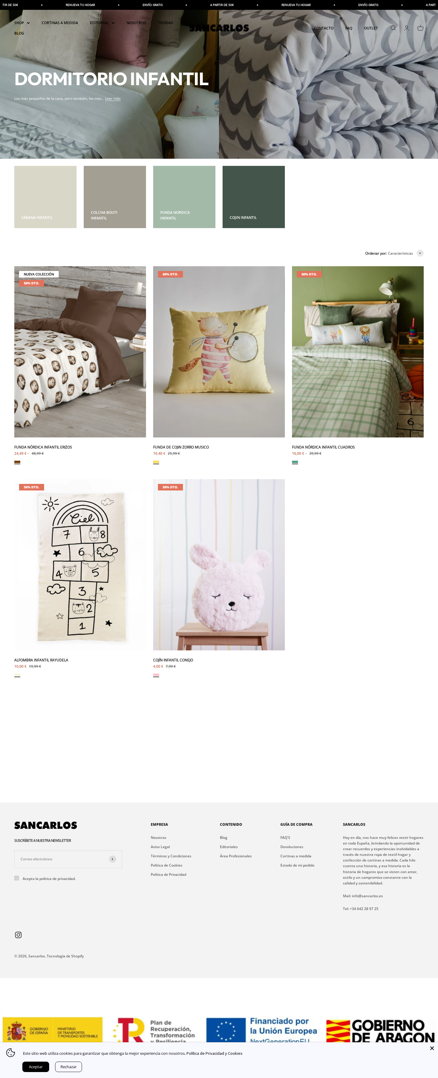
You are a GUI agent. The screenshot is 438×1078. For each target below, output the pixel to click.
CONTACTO (323, 28)
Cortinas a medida (295, 856)
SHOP (19, 22)
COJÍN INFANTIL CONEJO (173, 660)
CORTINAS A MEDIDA (60, 22)
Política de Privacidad (168, 874)
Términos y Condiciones (171, 856)
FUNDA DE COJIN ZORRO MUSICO (181, 447)
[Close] (432, 1048)
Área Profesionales (236, 856)
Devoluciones (291, 846)
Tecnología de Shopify (65, 956)
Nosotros (158, 837)
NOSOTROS (136, 22)
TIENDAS (165, 22)
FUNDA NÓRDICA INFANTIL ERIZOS (43, 447)
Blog (223, 837)
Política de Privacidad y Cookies (215, 1053)
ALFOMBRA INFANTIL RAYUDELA (41, 660)
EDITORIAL (99, 22)
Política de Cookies (166, 865)
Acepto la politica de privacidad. (49, 878)
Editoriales (229, 846)
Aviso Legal (160, 846)
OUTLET (371, 28)
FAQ (348, 28)
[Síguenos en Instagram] (18, 934)
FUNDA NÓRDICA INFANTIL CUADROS (323, 447)
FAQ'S (285, 837)
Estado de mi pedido (297, 865)
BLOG (19, 33)
